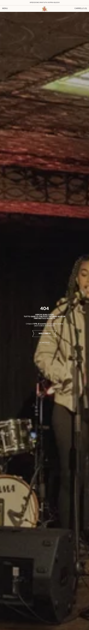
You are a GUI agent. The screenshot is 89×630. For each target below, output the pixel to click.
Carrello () (80, 8)
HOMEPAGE (44, 343)
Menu (5, 8)
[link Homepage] (44, 8)
